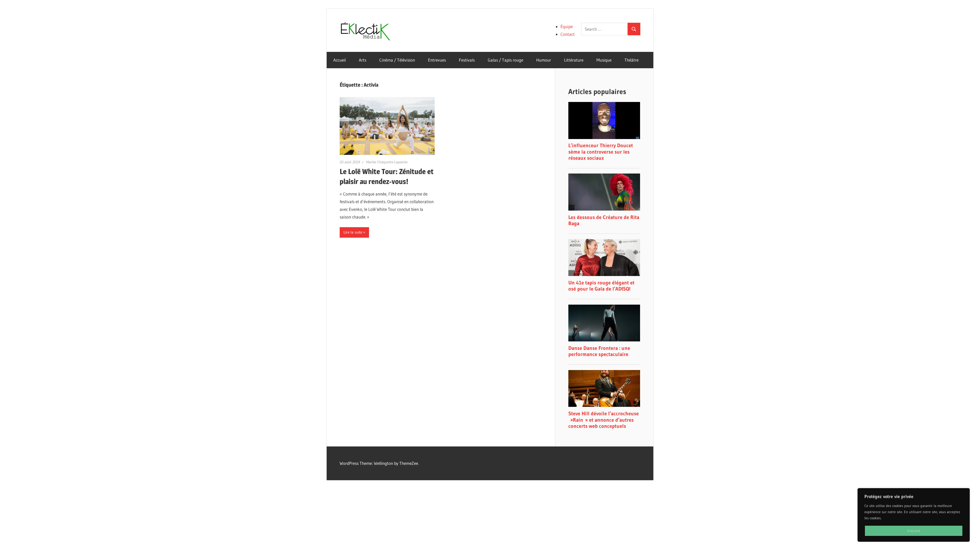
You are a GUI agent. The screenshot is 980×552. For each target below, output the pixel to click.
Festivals (467, 60)
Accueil (339, 60)
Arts (362, 60)
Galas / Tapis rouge (505, 60)
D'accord (913, 530)
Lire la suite (353, 232)
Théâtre (631, 60)
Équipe (566, 26)
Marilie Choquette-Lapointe (387, 162)
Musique (603, 60)
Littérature (573, 60)
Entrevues (437, 60)
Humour (543, 60)
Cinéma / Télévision (397, 60)
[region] (913, 515)
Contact (567, 34)
